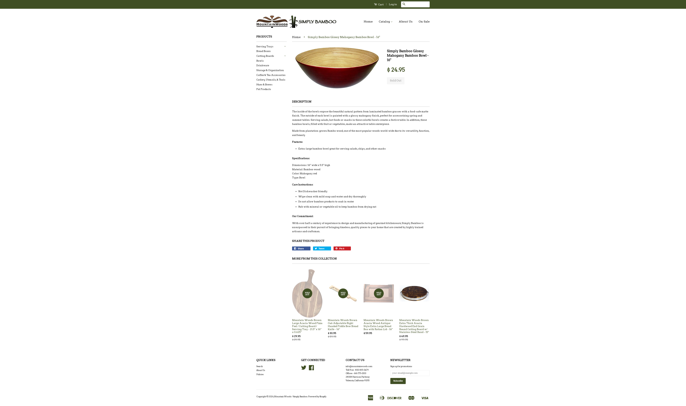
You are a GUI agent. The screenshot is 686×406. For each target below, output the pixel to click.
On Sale (424, 21)
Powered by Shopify (317, 396)
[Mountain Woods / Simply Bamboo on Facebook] (311, 369)
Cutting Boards (265, 56)
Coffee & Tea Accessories (270, 75)
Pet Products (263, 89)
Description (302, 101)
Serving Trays (264, 46)
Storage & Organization (270, 70)
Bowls (260, 60)
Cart (380, 4)
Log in (393, 4)
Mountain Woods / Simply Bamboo (290, 396)
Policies (260, 374)
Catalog (385, 21)
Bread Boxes (263, 51)
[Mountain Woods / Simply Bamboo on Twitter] (303, 369)
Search (259, 366)
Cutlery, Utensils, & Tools (270, 79)
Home (368, 21)
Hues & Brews (264, 84)
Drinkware (262, 65)
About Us (405, 21)
